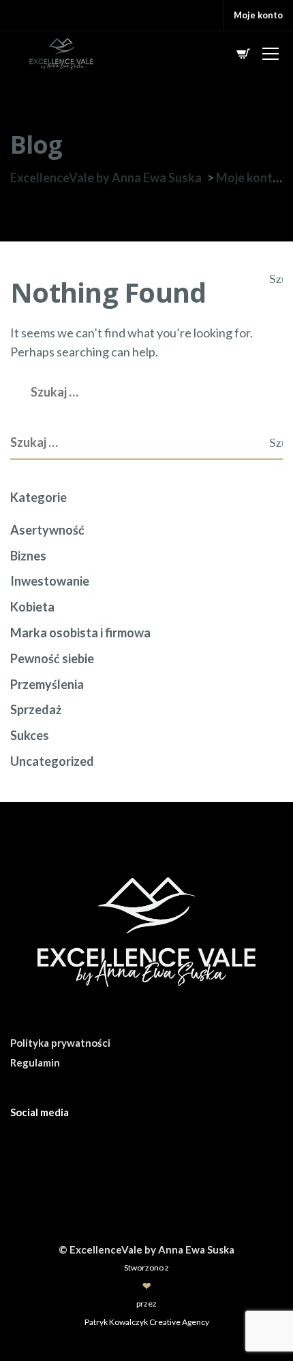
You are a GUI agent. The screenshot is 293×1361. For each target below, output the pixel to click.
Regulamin (35, 1062)
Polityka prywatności (60, 1043)
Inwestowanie (49, 580)
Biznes (28, 555)
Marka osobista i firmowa (80, 632)
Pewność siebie (52, 658)
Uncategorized (52, 761)
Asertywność (47, 529)
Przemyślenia (47, 684)
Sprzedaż (35, 709)
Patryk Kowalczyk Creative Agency (146, 1322)
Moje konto (258, 15)
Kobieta (32, 606)
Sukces (29, 735)
